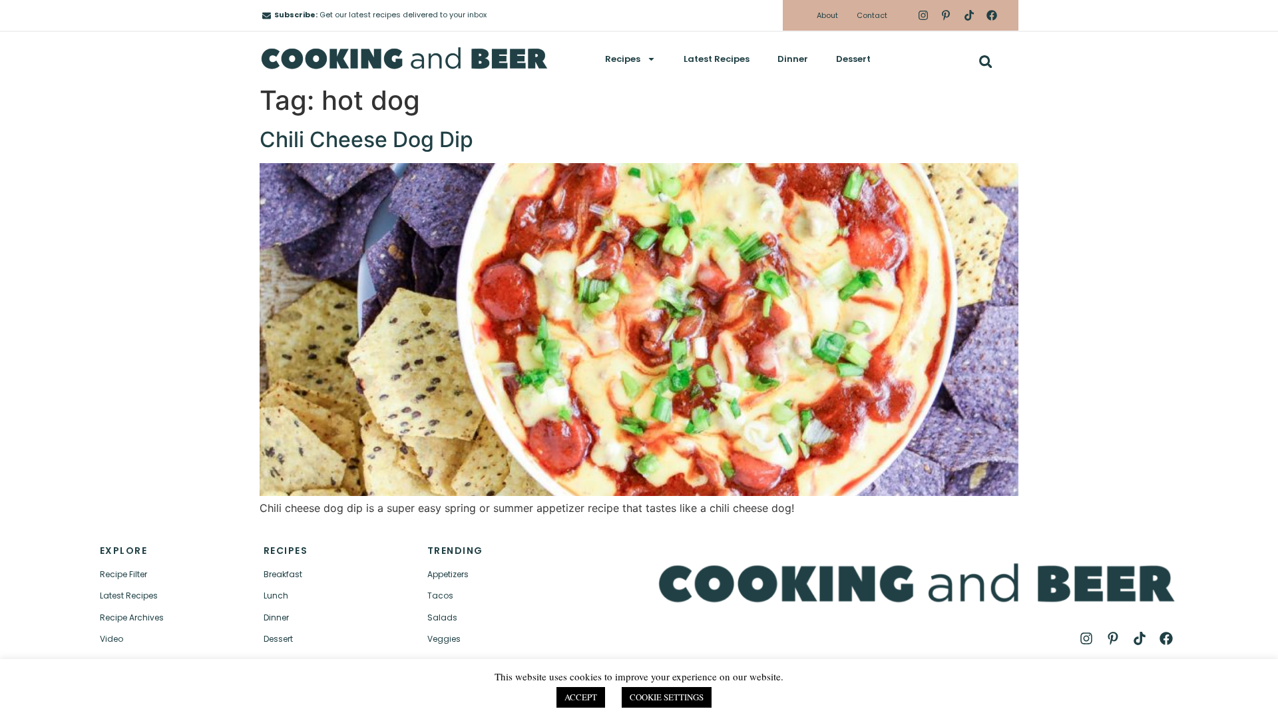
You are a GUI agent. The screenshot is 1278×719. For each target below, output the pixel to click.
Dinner (792, 59)
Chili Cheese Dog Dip (366, 139)
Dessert (853, 59)
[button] (985, 62)
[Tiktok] (968, 15)
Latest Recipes (716, 59)
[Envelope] (266, 15)
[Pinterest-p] (946, 15)
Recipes (622, 59)
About (827, 15)
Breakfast (283, 574)
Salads (442, 617)
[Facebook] (991, 15)
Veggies (444, 638)
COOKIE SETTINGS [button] (667, 697)
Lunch (276, 595)
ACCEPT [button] (580, 697)
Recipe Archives (132, 617)
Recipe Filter (123, 574)
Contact (872, 15)
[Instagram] (923, 15)
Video (111, 638)
